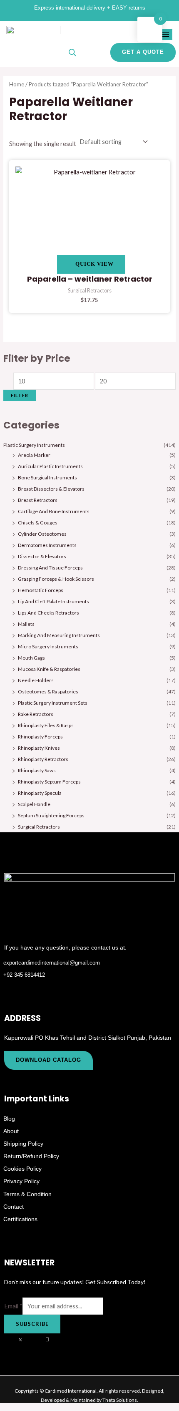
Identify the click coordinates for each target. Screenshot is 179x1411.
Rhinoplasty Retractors (43, 759)
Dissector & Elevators (42, 556)
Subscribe (32, 1323)
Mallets (26, 624)
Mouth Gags (31, 658)
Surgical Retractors (39, 827)
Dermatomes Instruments (47, 545)
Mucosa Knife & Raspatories (49, 669)
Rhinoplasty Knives (39, 748)
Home (16, 84)
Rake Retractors (35, 714)
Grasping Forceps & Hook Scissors (56, 579)
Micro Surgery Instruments (48, 646)
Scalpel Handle (34, 804)
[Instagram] (38, 1339)
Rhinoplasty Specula (40, 793)
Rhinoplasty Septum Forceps (49, 782)
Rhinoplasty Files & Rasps (46, 725)
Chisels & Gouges (37, 522)
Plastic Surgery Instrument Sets (52, 703)
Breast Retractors (37, 500)
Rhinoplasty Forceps (40, 736)
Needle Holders (36, 680)
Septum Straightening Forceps (51, 815)
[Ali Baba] (51, 1339)
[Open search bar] (72, 52)
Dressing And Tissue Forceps (50, 567)
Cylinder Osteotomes (42, 534)
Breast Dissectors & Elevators (51, 489)
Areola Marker (34, 455)
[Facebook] (10, 1339)
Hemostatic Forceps (40, 590)
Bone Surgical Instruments (47, 477)
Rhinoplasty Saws (37, 770)
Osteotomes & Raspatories (48, 691)
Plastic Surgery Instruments (34, 445)
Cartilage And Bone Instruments (54, 511)
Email (13, 1306)
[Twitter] (24, 1339)
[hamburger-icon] (163, 34)
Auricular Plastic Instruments (50, 466)
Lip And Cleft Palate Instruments (53, 601)
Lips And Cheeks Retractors (48, 613)
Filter (19, 395)
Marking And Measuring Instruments (59, 635)
